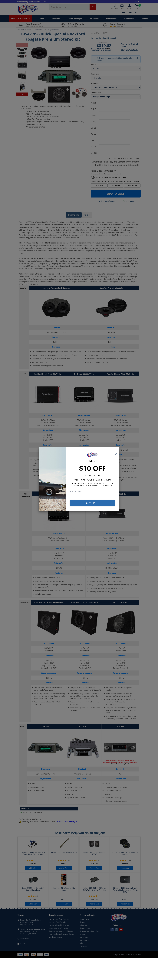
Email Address (76, 492)
